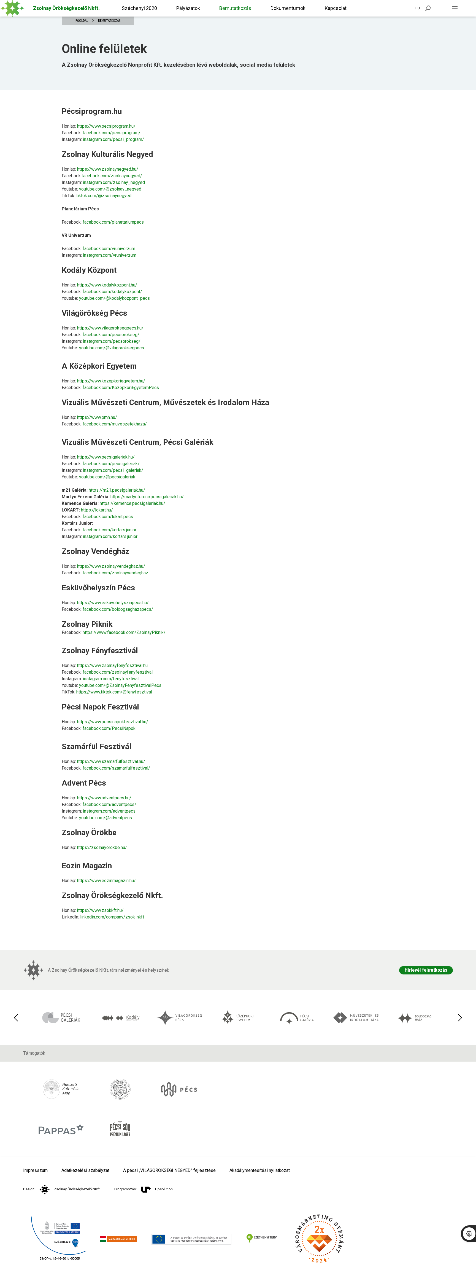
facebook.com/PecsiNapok (109, 728)
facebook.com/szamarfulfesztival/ (116, 768)
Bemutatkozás (235, 8)
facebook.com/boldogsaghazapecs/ (118, 609)
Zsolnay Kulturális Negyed (107, 154)
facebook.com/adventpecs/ (109, 804)
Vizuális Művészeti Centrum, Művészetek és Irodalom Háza (165, 402)
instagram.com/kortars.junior (110, 536)
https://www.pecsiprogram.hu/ (106, 126)
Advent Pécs (84, 783)
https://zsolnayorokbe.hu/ (102, 847)
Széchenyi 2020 (139, 8)
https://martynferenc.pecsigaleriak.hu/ (147, 496)
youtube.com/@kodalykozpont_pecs (114, 298)
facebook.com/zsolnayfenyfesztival (118, 672)
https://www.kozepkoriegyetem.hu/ (111, 381)
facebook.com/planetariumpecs (113, 222)
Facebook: (101, 132)
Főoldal (81, 21)
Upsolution (164, 1189)
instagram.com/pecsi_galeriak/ (113, 470)
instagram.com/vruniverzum (109, 255)
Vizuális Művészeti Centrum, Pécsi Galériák (137, 442)
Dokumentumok (288, 8)
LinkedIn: (103, 917)
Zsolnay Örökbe (89, 832)
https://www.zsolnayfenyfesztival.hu (112, 665)
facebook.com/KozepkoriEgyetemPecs (121, 387)
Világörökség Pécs (94, 313)
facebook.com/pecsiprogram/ (111, 132)
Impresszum (35, 1170)
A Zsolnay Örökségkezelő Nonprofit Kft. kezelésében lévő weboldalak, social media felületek (178, 64)
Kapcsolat (336, 8)
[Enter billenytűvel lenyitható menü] (454, 8)
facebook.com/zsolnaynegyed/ (112, 175)
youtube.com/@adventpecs (105, 817)
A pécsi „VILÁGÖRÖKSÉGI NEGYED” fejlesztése (169, 1170)
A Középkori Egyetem (99, 366)
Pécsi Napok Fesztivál (100, 706)
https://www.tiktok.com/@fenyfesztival (114, 692)
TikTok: (96, 195)
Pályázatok (188, 8)
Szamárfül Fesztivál (96, 746)
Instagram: (103, 139)
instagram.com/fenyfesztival (111, 678)
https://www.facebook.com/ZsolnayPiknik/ (124, 632)
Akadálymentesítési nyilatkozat (259, 1170)
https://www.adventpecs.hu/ (104, 797)
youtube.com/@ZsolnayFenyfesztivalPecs (120, 685)
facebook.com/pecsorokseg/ (111, 334)
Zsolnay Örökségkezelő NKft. (77, 1189)
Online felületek (104, 49)
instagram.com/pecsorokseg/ (111, 341)
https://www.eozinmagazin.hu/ (106, 880)
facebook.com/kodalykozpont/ (112, 291)
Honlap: (99, 126)
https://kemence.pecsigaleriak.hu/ (132, 503)
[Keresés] (428, 8)
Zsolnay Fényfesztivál (100, 650)
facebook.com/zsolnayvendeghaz (115, 572)
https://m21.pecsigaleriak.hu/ (117, 490)
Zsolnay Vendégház (95, 551)
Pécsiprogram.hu (92, 111)
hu (417, 8)
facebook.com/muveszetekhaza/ (115, 424)
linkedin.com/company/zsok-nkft (112, 917)
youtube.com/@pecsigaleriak (107, 477)
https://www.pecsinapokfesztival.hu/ (112, 721)
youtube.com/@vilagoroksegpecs (111, 347)
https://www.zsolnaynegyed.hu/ (107, 169)
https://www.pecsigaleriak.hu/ (106, 457)
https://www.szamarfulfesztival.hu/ (111, 761)
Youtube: (101, 189)
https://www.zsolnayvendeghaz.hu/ (111, 566)
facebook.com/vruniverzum (109, 248)
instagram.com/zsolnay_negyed (114, 182)
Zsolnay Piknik (87, 624)
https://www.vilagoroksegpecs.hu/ (110, 328)
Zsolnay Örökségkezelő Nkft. (112, 895)
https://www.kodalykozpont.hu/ (107, 285)
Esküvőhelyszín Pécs (98, 587)
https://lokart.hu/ (97, 510)
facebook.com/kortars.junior (109, 529)
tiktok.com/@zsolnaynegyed (103, 195)
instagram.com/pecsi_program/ (113, 139)
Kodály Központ (89, 270)
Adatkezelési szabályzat (85, 1170)
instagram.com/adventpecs (109, 811)
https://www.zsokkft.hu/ (100, 910)
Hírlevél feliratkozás (426, 970)
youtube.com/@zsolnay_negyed (110, 189)
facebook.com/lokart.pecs (108, 516)
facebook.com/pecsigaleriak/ (111, 463)
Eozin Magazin (87, 865)
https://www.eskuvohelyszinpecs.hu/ (113, 602)
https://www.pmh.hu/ (97, 417)
